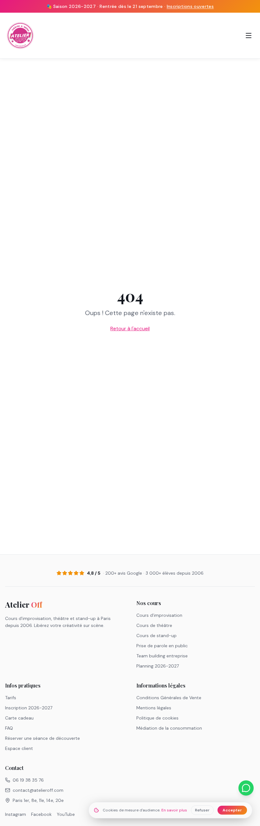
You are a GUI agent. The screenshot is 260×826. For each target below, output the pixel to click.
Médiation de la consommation (169, 728)
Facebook (41, 814)
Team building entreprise (162, 656)
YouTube (66, 814)
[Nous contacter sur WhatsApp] (246, 788)
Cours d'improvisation (159, 615)
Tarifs (10, 697)
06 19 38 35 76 (28, 780)
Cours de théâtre (154, 625)
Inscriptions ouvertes (190, 6)
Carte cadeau (19, 718)
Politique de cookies (157, 718)
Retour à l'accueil (130, 328)
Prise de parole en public (162, 646)
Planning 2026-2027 (157, 666)
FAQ (9, 728)
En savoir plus (174, 810)
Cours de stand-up (156, 635)
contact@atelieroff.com (38, 790)
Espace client (19, 748)
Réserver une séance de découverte (42, 738)
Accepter (232, 810)
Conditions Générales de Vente (168, 697)
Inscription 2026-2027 (28, 708)
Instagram (15, 814)
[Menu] (248, 35)
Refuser (202, 810)
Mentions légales (153, 708)
